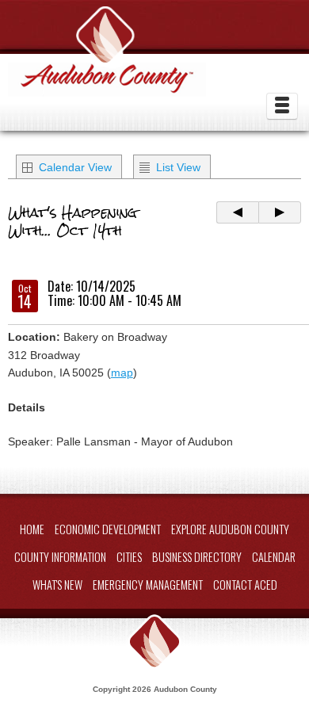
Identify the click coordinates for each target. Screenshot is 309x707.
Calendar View (75, 167)
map (122, 372)
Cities (129, 556)
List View (178, 167)
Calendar (274, 556)
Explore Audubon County (230, 529)
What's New (57, 584)
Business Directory (197, 556)
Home (32, 529)
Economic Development (108, 529)
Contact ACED (245, 584)
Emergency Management (148, 584)
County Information (60, 556)
